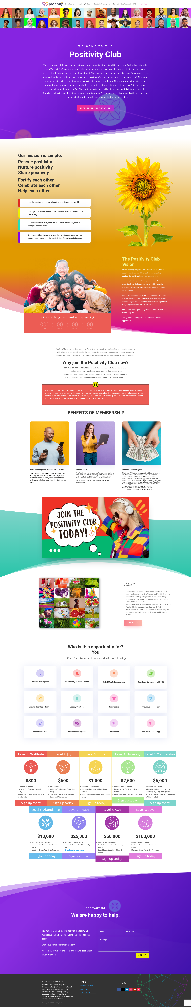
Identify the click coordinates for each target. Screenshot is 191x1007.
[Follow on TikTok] (138, 989)
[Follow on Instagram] (131, 989)
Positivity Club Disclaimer (88, 993)
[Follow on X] (123, 989)
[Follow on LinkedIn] (127, 989)
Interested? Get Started (95, 108)
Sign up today (31, 803)
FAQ (134, 4)
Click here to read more (74, 850)
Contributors (69, 4)
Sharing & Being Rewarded (122, 4)
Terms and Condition (86, 985)
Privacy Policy (84, 989)
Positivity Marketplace (102, 4)
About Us (132, 623)
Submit (142, 955)
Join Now (144, 4)
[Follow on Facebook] (119, 989)
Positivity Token (84, 4)
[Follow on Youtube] (134, 989)
